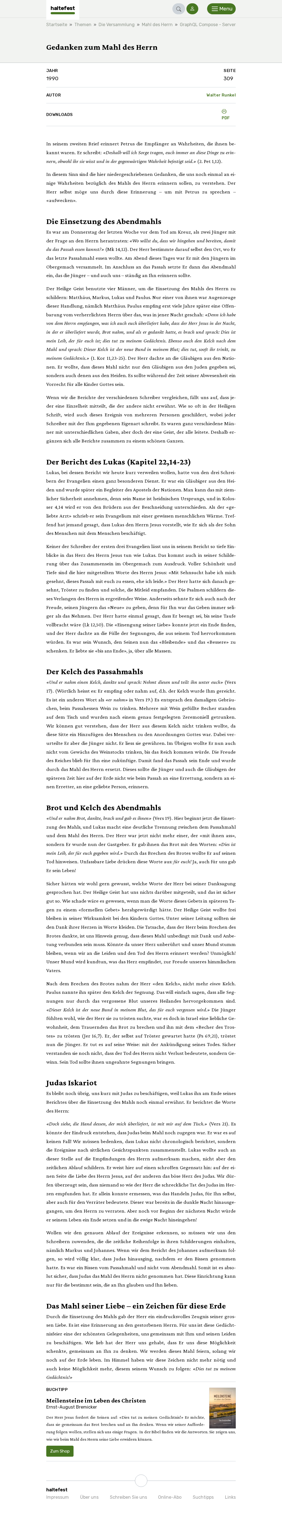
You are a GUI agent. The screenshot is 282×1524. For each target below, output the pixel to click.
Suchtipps (203, 1497)
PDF (226, 117)
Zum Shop (60, 1451)
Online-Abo (169, 1497)
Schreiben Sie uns (128, 1497)
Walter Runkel (221, 95)
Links (230, 1497)
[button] (178, 8)
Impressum (57, 1497)
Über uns (89, 1497)
